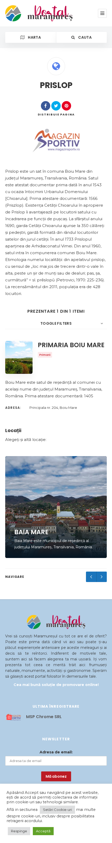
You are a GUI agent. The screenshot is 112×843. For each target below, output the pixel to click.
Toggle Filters (56, 323)
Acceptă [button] (43, 831)
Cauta (84, 37)
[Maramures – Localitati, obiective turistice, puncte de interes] (29, 13)
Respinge (19, 831)
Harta (34, 37)
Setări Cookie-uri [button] (57, 809)
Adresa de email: (56, 752)
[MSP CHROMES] (56, 140)
